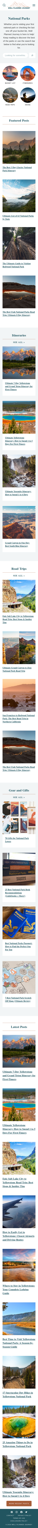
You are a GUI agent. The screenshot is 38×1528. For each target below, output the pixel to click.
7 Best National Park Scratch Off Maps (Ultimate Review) (18, 999)
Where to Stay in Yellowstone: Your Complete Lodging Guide (19, 1289)
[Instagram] (16, 1512)
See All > (19, 342)
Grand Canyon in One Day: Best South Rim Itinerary (17, 544)
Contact (10, 1515)
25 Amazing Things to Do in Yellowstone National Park (18, 1444)
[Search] (32, 55)
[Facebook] (21, 1512)
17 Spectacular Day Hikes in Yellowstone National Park (18, 1394)
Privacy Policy (24, 1515)
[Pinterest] (12, 1512)
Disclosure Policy (19, 1521)
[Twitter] (26, 1512)
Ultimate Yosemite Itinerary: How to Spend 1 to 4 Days (18, 493)
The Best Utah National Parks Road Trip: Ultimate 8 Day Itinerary (19, 313)
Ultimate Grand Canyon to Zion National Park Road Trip (17, 669)
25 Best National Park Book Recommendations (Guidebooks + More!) (17, 892)
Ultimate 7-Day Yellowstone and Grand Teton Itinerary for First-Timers (19, 386)
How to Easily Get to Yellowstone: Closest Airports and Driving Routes (18, 1235)
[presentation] (19, 147)
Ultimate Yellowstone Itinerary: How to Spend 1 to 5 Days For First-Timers (19, 440)
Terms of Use (19, 1518)
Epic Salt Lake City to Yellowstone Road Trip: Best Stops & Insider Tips (18, 619)
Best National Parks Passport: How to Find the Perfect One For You (18, 946)
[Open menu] (33, 5)
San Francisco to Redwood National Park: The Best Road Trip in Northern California (19, 718)
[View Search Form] (4, 5)
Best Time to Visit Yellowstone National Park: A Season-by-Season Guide (19, 1342)
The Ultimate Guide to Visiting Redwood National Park (17, 265)
